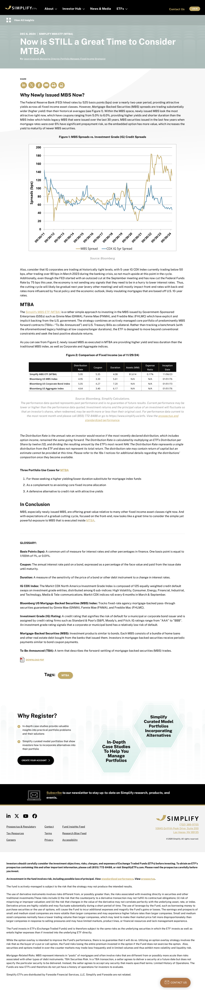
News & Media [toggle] (100, 8)
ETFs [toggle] (120, 8)
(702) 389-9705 (189, 824)
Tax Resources (15, 833)
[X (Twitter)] (16, 816)
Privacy (49, 839)
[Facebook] (34, 816)
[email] (46, 85)
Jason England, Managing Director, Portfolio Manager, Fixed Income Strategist (65, 58)
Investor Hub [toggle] (71, 8)
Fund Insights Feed (73, 826)
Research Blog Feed (74, 833)
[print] (53, 85)
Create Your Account (34, 760)
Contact (49, 826)
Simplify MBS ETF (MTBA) (43, 312)
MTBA (64, 470)
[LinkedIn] (8, 816)
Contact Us (176, 9)
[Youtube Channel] (25, 816)
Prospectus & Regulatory (21, 826)
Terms (48, 833)
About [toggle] (49, 8)
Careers (11, 839)
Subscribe (54, 793)
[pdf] (61, 85)
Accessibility (70, 839)
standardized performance (117, 878)
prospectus (148, 878)
